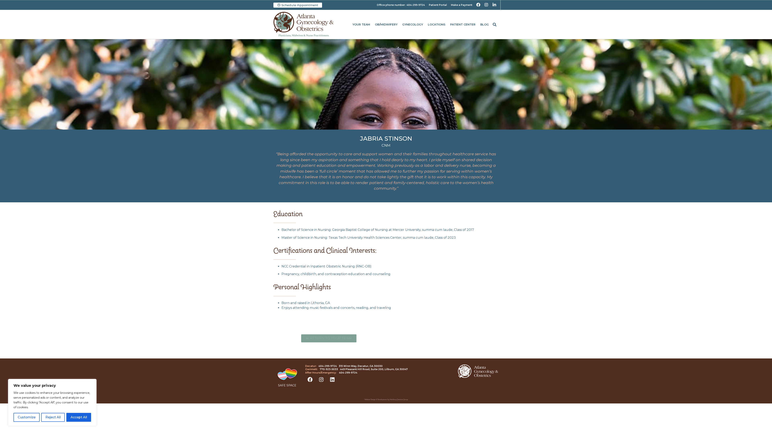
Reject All (53, 417)
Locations (436, 24)
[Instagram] (321, 379)
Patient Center (462, 24)
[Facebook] (310, 379)
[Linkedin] (332, 379)
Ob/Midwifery (386, 24)
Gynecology (412, 24)
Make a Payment (461, 4)
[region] (52, 402)
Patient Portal (438, 4)
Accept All (79, 417)
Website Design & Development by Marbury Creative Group (386, 399)
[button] (494, 24)
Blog (484, 24)
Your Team (361, 24)
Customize (27, 417)
